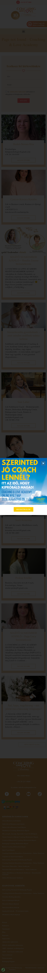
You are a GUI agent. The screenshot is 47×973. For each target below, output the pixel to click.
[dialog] (3, 970)
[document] (23, 486)
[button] (43, 463)
